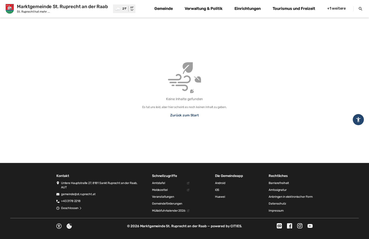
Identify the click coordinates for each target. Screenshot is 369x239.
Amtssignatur (277, 190)
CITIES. (236, 226)
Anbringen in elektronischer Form (291, 197)
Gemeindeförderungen (167, 203)
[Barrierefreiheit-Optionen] (59, 226)
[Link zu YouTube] (310, 226)
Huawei (220, 197)
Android (220, 183)
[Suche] (360, 8)
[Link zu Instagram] (299, 226)
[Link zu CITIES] (279, 226)
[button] (71, 208)
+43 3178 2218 (71, 201)
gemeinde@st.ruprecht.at (78, 194)
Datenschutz (277, 203)
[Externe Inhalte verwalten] (69, 226)
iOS (217, 190)
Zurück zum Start (184, 115)
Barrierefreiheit (279, 183)
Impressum (276, 210)
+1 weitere (336, 8)
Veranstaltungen (163, 197)
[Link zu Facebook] (289, 226)
